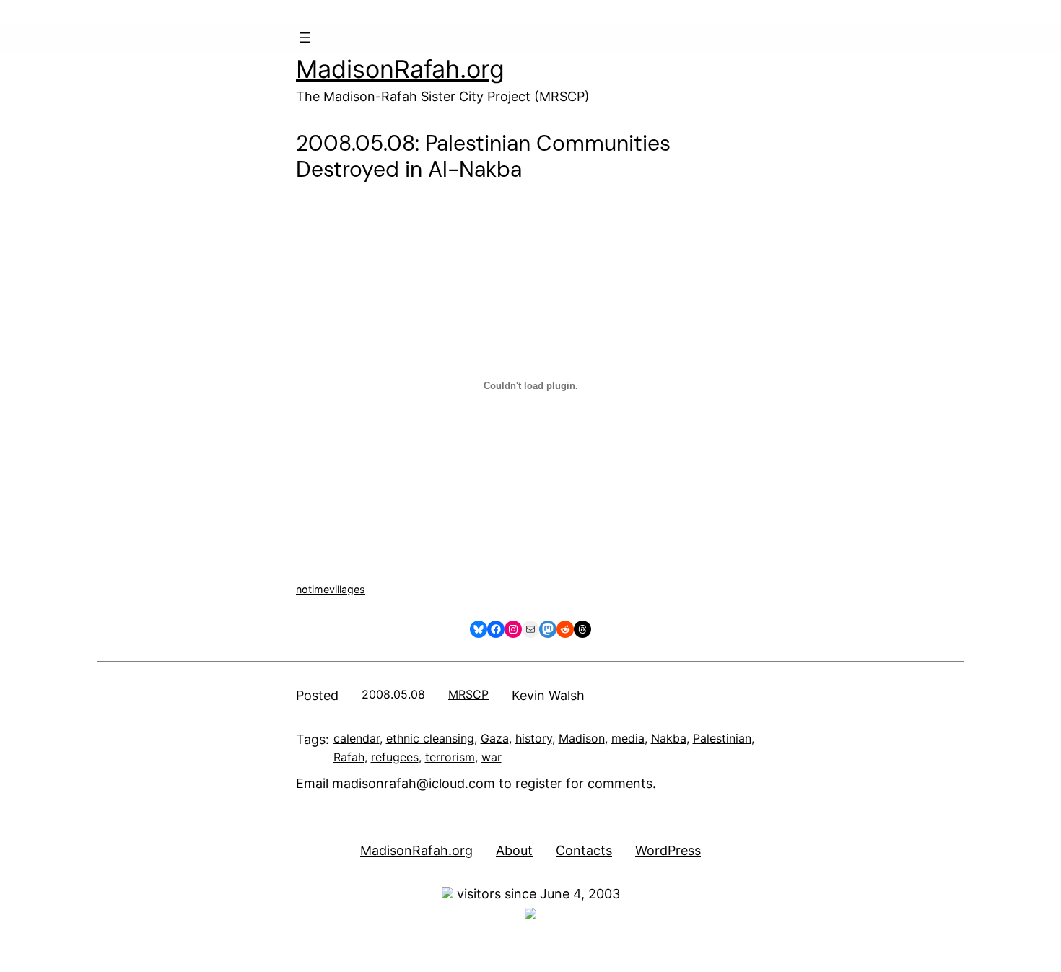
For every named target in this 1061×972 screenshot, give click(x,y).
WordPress (668, 850)
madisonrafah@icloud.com (413, 783)
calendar (356, 738)
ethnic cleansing (430, 738)
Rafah (348, 757)
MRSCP (468, 694)
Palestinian (722, 738)
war (491, 757)
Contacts (584, 850)
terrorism (450, 757)
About (514, 850)
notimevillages (330, 589)
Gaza (495, 738)
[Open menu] (304, 37)
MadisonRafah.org (400, 69)
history (533, 738)
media (628, 738)
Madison (582, 738)
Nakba (668, 738)
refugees (395, 757)
